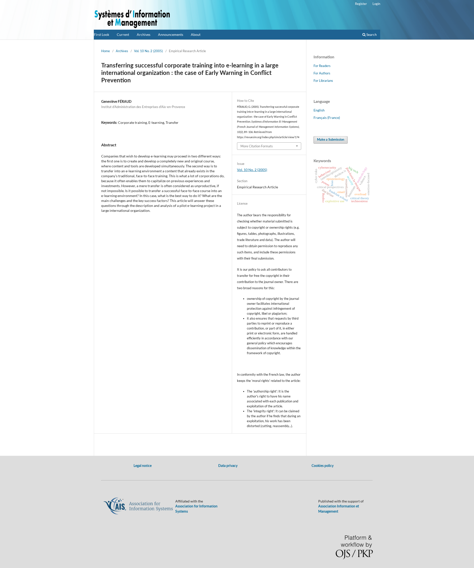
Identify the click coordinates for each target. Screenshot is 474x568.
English (319, 110)
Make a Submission (330, 139)
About (195, 34)
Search (371, 34)
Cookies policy (323, 466)
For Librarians (323, 81)
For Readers (322, 66)
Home (105, 51)
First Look (101, 34)
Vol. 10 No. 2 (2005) (148, 51)
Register (361, 4)
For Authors (322, 73)
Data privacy (227, 466)
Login (376, 4)
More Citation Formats (256, 146)
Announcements (170, 34)
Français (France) (327, 117)
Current (123, 34)
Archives (143, 34)
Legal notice (143, 466)
